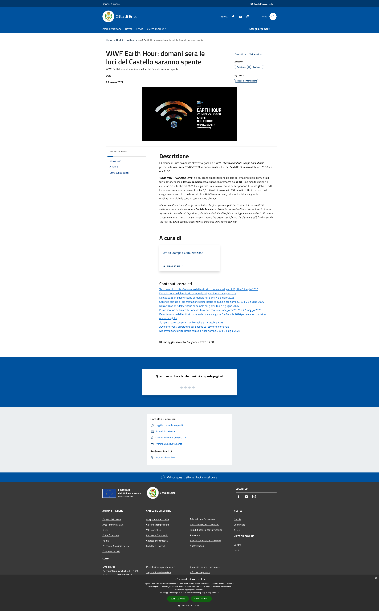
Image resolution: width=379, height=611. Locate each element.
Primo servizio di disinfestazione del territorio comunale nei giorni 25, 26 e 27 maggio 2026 (210, 310)
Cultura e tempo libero (157, 524)
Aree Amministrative (112, 524)
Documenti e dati (111, 551)
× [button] (376, 578)
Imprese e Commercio (157, 535)
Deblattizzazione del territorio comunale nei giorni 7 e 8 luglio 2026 (196, 298)
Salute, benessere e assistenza (205, 540)
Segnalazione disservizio (158, 572)
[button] (189, 605)
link (217, 592)
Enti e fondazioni (110, 535)
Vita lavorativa (153, 530)
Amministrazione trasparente (205, 567)
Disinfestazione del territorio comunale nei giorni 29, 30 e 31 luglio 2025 (199, 331)
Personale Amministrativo (115, 546)
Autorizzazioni (197, 546)
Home (109, 40)
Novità (119, 40)
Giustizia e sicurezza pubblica (204, 524)
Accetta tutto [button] (178, 599)
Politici (105, 540)
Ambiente (195, 535)
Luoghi (237, 544)
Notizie (130, 40)
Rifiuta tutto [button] (201, 598)
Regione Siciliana (111, 4)
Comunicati (239, 524)
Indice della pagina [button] (118, 151)
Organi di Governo (111, 519)
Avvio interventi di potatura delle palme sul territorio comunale (194, 327)
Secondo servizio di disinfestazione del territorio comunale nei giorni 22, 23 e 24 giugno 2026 (211, 302)
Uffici (105, 530)
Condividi (239, 54)
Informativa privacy (200, 572)
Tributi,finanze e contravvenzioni (206, 530)
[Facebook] (232, 16)
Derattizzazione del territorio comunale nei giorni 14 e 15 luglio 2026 (197, 293)
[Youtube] (239, 16)
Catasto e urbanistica (157, 540)
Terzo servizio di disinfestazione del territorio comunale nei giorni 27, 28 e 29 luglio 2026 (208, 289)
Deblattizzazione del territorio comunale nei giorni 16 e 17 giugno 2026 (199, 306)
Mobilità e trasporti (156, 546)
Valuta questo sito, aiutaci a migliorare (191, 477)
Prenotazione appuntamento (160, 567)
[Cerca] (273, 16)
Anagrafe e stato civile (157, 519)
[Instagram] (247, 16)
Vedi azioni (254, 54)
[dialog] (189, 593)
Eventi (237, 550)
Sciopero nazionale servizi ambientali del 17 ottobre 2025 (191, 322)
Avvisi (237, 530)
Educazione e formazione (202, 519)
